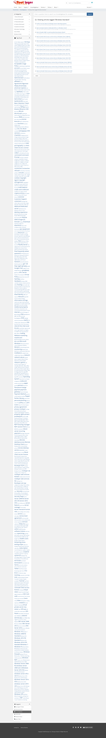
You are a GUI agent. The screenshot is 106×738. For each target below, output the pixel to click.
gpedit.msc (16, 272)
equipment (26, 229)
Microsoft (17, 341)
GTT (28, 277)
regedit (15, 436)
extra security (19, 239)
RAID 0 (24, 419)
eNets (20, 227)
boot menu (27, 117)
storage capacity (21, 540)
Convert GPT (21, 176)
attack (21, 94)
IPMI (22, 314)
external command (21, 237)
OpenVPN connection (18, 376)
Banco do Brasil (21, 97)
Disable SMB (16, 215)
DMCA (16, 220)
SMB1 (27, 525)
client (27, 145)
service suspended (18, 522)
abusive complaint (22, 60)
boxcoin (17, 121)
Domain (17, 222)
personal (17, 400)
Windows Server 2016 (22, 676)
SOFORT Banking (22, 529)
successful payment (18, 550)
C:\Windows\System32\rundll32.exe (21, 127)
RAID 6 (22, 421)
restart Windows (26, 459)
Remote (15, 438)
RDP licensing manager (22, 425)
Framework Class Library (23, 249)
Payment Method (20, 394)
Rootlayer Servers (17, 471)
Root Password (23, 462)
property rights (19, 414)
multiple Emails (25, 353)
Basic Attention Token (21, 103)
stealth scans (24, 539)
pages (26, 383)
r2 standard (25, 418)
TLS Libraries (20, 573)
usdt (15, 596)
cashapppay (22, 131)
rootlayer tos (23, 472)
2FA (21, 56)
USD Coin (26, 594)
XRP (21, 698)
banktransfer (18, 101)
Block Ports (27, 115)
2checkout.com (17, 56)
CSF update (27, 193)
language (26, 318)
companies (26, 157)
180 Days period (17, 43)
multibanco (18, 353)
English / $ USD (88, 727)
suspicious (26, 553)
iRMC (15, 316)
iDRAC (24, 294)
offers (22, 365)
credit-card (18, 190)
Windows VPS (18, 694)
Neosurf (22, 355)
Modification (20, 345)
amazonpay (22, 86)
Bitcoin (21, 111)
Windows (24, 628)
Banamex (24, 95)
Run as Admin (26, 485)
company (16, 159)
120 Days (27, 42)
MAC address (17, 333)
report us (20, 452)
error (15, 231)
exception (22, 234)
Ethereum (21, 233)
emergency (16, 227)
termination (18, 563)
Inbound (21, 297)
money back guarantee (24, 347)
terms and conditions (23, 565)
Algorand (25, 84)
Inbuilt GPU (26, 296)
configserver (16, 162)
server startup (26, 511)
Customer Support (20, 199)
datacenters (21, 204)
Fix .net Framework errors (25, 246)
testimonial (24, 566)
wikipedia (16, 621)
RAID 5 (19, 421)
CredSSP (16, 191)
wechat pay (18, 618)
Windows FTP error (23, 654)
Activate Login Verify (18, 73)
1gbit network (24, 43)
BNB (20, 117)
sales (15, 488)
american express (20, 88)
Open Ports (21, 372)
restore (15, 460)
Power (19, 405)
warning (25, 613)
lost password (25, 331)
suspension (21, 553)
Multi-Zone (27, 351)
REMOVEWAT (22, 450)
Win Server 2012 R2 (22, 626)
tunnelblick (16, 581)
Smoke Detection (17, 527)
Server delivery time (21, 503)
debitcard (17, 206)
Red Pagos (23, 433)
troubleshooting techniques (22, 577)
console (21, 173)
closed (28, 149)
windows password (18, 658)
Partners (43, 7)
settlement (16, 524)
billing (22, 107)
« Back (36, 75)
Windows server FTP (24, 688)
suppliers (24, 550)
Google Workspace (18, 270)
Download (26, 222)
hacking (17, 279)
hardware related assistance (24, 283)
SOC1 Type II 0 (24, 527)
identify (20, 294)
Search (90, 14)
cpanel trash (25, 184)
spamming (20, 533)
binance (17, 109)
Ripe (22, 460)
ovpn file (19, 383)
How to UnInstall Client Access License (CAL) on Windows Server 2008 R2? (54, 63)
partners (20, 385)
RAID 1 (27, 419)
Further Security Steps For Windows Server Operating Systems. (53, 24)
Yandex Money (26, 698)
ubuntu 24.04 (17, 585)
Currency (16, 195)
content (19, 174)
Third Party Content (23, 568)
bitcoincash (18, 113)
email (25, 225)
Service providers (17, 520)
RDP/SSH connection (18, 429)
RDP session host (20, 427)
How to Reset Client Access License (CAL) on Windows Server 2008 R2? (53, 50)
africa (21, 81)
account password (23, 70)
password (26, 385)
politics (25, 402)
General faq (22, 261)
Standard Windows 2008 (19, 536)
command (17, 155)
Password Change (20, 387)
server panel (23, 507)
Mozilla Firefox (25, 349)
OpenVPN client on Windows (23, 375)
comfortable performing (24, 153)
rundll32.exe (25, 486)
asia (15, 94)
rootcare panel (21, 463)
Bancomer (26, 97)
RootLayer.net (19, 481)
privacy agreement (20, 407)
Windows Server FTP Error (19, 689)
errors (18, 231)
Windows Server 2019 (21, 681)
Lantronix (16, 320)
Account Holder (23, 68)
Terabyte (28, 557)
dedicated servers (22, 208)
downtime (17, 225)
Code (23, 151)
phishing (23, 400)
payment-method (21, 396)
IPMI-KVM (26, 314)
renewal (16, 452)
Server (25, 496)
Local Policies (22, 328)
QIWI (27, 416)
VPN (22, 609)
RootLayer (26, 463)
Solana (23, 531)
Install (23, 302)
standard (27, 535)
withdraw (25, 694)
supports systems (19, 552)
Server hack (21, 505)
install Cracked (24, 303)
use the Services (21, 596)
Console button (27, 173)
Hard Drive (22, 279)
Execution (16, 236)
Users (26, 598)
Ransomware (26, 421)
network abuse (19, 357)
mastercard (18, 338)
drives (22, 225)
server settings (20, 511)
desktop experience (20, 212)
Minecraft (23, 343)
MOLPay (25, 345)
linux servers (21, 324)
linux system (26, 324)
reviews (19, 460)
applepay (20, 92)
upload (19, 594)
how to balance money (20, 286)
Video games (23, 600)
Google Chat (18, 268)
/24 (16, 42)
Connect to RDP (19, 166)
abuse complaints (21, 59)
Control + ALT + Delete (25, 174)
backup (20, 95)
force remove (21, 248)
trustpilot (24, 579)
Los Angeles (26, 330)
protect (27, 414)
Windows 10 (18, 632)
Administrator (19, 78)
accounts (16, 71)
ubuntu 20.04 (19, 584)
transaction (22, 575)
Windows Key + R (17, 656)
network (27, 355)
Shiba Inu (22, 524)
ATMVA (17, 94)
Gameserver (16, 255)
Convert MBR (26, 176)
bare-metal (25, 101)
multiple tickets (17, 355)
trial (15, 577)
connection (18, 168)
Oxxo (23, 383)
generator (21, 264)
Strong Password (21, 546)
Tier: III (23, 571)
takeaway (23, 555)
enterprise (24, 227)
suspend (26, 552)
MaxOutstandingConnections (20, 339)
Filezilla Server (22, 245)
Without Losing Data (18, 696)
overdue (16, 383)
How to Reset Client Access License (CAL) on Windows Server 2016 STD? (53, 58)
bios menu (16, 111)
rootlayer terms (17, 472)
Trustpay (20, 579)
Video (19, 600)
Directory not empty (23, 214)
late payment (21, 320)
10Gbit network (21, 42)
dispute (24, 217)
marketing (23, 335)
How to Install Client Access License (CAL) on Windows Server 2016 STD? (53, 45)
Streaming (17, 542)
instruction (21, 305)
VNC (19, 609)
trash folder (27, 575)
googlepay (25, 270)
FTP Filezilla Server (25, 253)
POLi (18, 402)
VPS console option (21, 611)
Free (15, 251)
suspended (16, 553)
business (21, 123)
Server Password (20, 509)
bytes (19, 125)
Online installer (23, 369)
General (17, 262)
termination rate (25, 563)
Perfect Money (19, 398)
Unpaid (19, 592)
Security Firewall (25, 491)
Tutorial (21, 581)
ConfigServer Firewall (24, 162)
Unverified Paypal (25, 592)
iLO (26, 294)
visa (25, 607)
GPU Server (23, 272)
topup (25, 573)
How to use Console (26, 292)
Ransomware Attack (18, 422)
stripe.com (25, 544)
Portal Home (15, 9)
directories (16, 214)
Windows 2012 (24, 636)
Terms (16, 565)
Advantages (18, 79)
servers (15, 514)
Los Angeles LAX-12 (18, 331)
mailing (22, 333)
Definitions (16, 210)
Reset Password (17, 456)
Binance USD (24, 109)
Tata (26, 555)
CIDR (24, 145)
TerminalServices (24, 558)
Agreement (18, 84)
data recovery (20, 203)
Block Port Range (21, 115)
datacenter (16, 204)
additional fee (19, 74)
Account (89, 7)
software (17, 531)
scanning (26, 488)
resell (23, 452)
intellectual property (21, 307)
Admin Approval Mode (18, 76)
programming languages (19, 412)
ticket (20, 571)
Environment (16, 229)
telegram (21, 557)
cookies (16, 178)
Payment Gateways (24, 392)
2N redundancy (25, 56)
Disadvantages (23, 215)
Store (20, 7)
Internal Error (17, 309)
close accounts (23, 149)
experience (21, 236)
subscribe (27, 546)
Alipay (16, 86)
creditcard (25, 190)
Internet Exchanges (24, 312)
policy (21, 403)
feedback (16, 241)
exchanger (26, 234)
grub (19, 277)
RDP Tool (28, 427)
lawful (26, 320)
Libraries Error (24, 322)
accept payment (22, 62)
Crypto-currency (23, 191)
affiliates (17, 81)
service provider (25, 518)
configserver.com (17, 163)
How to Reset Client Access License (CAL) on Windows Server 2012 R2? (53, 54)
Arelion (24, 91)
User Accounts (20, 598)
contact (15, 174)
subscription (23, 548)
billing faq (27, 107)
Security (19, 491)
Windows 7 (24, 644)
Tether (16, 569)
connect (21, 165)
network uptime (19, 362)
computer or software (24, 160)
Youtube (15, 699)
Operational (22, 379)
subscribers (16, 548)
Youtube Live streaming (22, 699)
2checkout (28, 54)
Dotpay (21, 222)
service (20, 514)
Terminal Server (17, 558)
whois (25, 619)
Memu (27, 339)
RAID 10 (16, 421)
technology (16, 557)
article (27, 91)
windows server (20, 660)
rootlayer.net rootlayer (18, 485)
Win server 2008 (23, 621)
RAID (22, 419)
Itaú (24, 316)
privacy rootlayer (20, 409)
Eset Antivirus (22, 231)
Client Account (17, 149)
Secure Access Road (18, 489)
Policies (50, 7)
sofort (16, 529)
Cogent (26, 151)
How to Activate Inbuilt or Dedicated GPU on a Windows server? (56, 28)
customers (17, 201)
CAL (18, 129)
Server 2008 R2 (19, 499)
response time (24, 456)
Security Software (24, 494)
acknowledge (21, 71)
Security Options (24, 493)
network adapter (22, 360)
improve (16, 296)
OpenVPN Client (17, 373)
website (24, 616)
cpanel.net (16, 185)
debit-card (26, 204)
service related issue (26, 520)
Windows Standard (21, 691)
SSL (22, 535)
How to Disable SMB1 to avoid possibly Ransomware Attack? (54, 33)
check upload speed (25, 141)
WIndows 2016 (24, 640)
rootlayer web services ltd (24, 476)
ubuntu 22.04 (25, 584)
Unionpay (21, 590)
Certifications (22, 133)
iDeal (16, 294)
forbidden (16, 248)
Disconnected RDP (18, 217)
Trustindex (16, 579)
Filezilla (18, 242)
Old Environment (21, 367)
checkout (16, 143)
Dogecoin (22, 220)
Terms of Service (24, 727)
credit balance (22, 187)
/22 (15, 42)
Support (26, 7)
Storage (16, 540)
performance (27, 398)
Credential (21, 185)
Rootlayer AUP (19, 466)
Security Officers (17, 493)
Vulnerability (20, 613)
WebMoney (19, 615)
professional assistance (21, 411)
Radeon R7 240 (17, 419)
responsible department (19, 457)
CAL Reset (23, 129)
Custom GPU (20, 195)
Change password (24, 135)
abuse (24, 57)
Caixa (15, 128)
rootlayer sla (26, 471)
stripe (21, 544)
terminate (17, 561)
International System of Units (24, 310)
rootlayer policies (25, 467)
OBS (20, 365)
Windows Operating (25, 656)
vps (25, 609)
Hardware (17, 281)
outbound (23, 381)
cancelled (16, 131)
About (55, 7)
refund (26, 435)
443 (15, 57)
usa (21, 594)
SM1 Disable (23, 525)
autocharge (16, 95)
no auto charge (21, 364)
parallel (15, 385)
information (18, 300)
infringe (25, 300)
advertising (23, 79)
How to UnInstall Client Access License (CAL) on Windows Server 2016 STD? (54, 71)
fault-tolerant (26, 239)
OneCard (18, 369)
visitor (16, 609)
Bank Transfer (25, 99)
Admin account (25, 74)
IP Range (18, 314)
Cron (19, 191)
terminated (23, 560)
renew (26, 450)
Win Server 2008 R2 (18, 623)
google (28, 266)
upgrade (16, 594)
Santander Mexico (20, 488)
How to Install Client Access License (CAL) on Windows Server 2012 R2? (53, 41)
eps (21, 229)
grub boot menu (24, 277)
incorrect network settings (19, 298)
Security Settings (17, 494)
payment (17, 390)
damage (23, 201)
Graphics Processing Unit (19, 274)
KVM (22, 318)
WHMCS (26, 618)
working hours (25, 696)
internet (17, 312)
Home (15, 7)
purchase (24, 416)
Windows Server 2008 (22, 661)
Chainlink (17, 135)
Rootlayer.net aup (20, 483)
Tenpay (24, 557)
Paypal (27, 396)
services (25, 522)
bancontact (18, 99)
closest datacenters (18, 151)
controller (16, 176)
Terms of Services (18, 566)
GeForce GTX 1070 (23, 256)
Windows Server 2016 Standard (20, 677)
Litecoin (17, 326)
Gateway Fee (22, 255)
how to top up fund (18, 292)
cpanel (21, 184)
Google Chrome (26, 268)
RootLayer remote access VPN (20, 469)
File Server (23, 241)
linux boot (16, 324)
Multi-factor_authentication (19, 351)
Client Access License (21, 148)
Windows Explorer (19, 652)
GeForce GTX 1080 (18, 258)
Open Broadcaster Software (21, 370)
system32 (17, 555)
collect (16, 153)
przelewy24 (18, 416)
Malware (17, 335)
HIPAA (15, 285)
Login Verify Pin (20, 330)
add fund (24, 73)
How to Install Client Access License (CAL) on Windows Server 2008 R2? (53, 37)
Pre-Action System (25, 405)
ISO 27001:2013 (20, 316)
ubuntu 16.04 (23, 582)
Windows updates (21, 692)
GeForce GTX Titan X (21, 260)
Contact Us (16, 727)
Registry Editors (21, 436)
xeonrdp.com (17, 698)
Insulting (25, 305)
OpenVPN (26, 372)
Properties (27, 412)
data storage (26, 203)
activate (25, 71)
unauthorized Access (24, 585)
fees (19, 241)
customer (21, 197)
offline (25, 365)
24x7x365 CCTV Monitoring (19, 54)
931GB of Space (19, 57)
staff (24, 535)
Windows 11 (25, 631)
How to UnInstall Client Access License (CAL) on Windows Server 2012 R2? (54, 67)
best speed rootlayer (18, 105)
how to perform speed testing (23, 291)
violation (22, 603)
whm (23, 618)
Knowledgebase (34, 7)
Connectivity (22, 170)
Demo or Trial (22, 210)
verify (15, 600)
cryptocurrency (19, 193)
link (28, 322)
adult (25, 78)
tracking (17, 575)
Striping (15, 546)
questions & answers (18, 418)
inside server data (18, 302)
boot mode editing (18, 119)
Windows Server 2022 (21, 686)
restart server (20, 459)
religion (25, 436)
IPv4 (29, 314)
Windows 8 (18, 647)
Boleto (23, 117)
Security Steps (19, 496)
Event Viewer (17, 234)
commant (22, 157)
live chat (22, 326)
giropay (24, 266)
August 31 (24, 94)
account (17, 68)
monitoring (18, 349)
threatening (16, 571)
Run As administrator (18, 486)
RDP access (25, 422)
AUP (28, 94)
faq (23, 239)
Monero (17, 347)
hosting (19, 285)
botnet (24, 119)
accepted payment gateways (24, 66)
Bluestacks (16, 117)
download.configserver (19, 223)
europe (26, 233)
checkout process (21, 143)
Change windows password (19, 137)
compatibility (20, 159)
